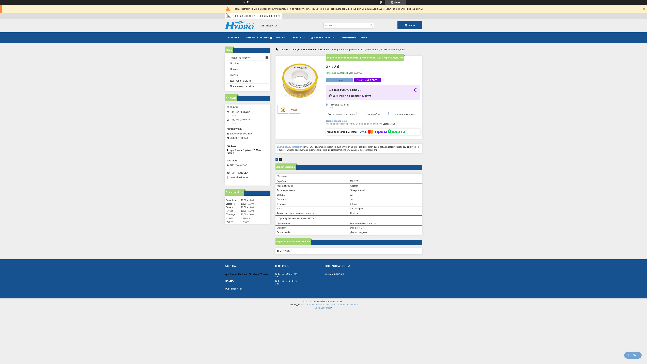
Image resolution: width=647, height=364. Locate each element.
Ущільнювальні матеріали (317, 49)
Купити (339, 80)
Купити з (361, 80)
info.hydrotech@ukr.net (241, 133)
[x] (280, 160)
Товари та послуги (257, 37)
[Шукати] (371, 25)
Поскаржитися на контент (318, 305)
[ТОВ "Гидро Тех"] (240, 25)
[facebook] (276, 160)
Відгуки (234, 74)
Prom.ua (340, 301)
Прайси (234, 63)
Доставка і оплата (322, 37)
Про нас (281, 37)
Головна (233, 37)
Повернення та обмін (354, 37)
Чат (635, 355)
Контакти (298, 37)
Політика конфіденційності (345, 305)
